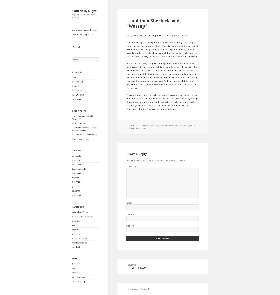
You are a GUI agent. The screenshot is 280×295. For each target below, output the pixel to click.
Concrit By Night (84, 11)
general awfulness (80, 212)
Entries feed (77, 273)
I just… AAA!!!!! (78, 123)
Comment (132, 166)
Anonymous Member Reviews (84, 30)
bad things (130, 128)
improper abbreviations (82, 216)
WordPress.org (78, 281)
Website (130, 226)
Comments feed (78, 277)
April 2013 (76, 160)
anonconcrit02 (148, 125)
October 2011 (77, 178)
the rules (76, 234)
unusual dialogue (79, 238)
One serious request (80, 139)
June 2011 (76, 186)
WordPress (76, 99)
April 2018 (76, 156)
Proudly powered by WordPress (139, 289)
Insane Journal (78, 86)
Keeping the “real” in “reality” (84, 134)
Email (130, 214)
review (75, 229)
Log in (74, 268)
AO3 (74, 77)
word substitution (79, 243)
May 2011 (76, 191)
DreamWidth (77, 82)
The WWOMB (78, 95)
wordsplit (76, 247)
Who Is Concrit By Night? (82, 34)
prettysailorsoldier (173, 63)
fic (137, 128)
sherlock (142, 128)
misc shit (76, 221)
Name (130, 203)
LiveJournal (77, 90)
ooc (73, 225)
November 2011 (79, 173)
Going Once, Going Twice (147, 63)
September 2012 (79, 169)
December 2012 (78, 164)
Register (75, 264)
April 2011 (76, 195)
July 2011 (76, 182)
